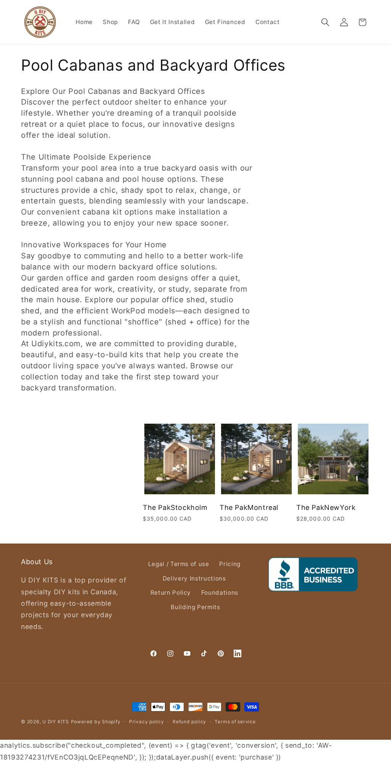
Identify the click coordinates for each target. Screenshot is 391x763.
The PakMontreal (249, 507)
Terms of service (235, 721)
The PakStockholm (175, 507)
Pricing (230, 564)
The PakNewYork (325, 507)
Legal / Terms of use (178, 564)
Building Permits (195, 607)
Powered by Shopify (96, 721)
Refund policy (189, 721)
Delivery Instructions (194, 578)
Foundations (219, 592)
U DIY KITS (55, 721)
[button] (325, 22)
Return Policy (170, 592)
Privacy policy (146, 721)
